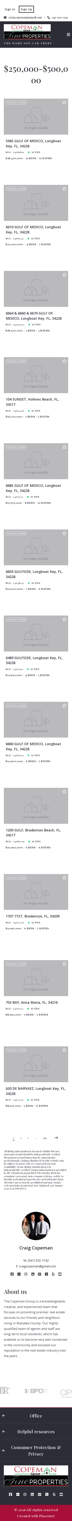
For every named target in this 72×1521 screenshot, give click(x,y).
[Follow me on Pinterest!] (39, 1274)
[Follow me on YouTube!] (59, 1274)
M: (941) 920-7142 (36, 1260)
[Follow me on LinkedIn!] (32, 1274)
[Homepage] (27, 31)
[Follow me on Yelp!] (53, 1274)
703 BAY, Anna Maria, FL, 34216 (32, 1002)
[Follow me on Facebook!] (12, 1274)
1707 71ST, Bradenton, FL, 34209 (33, 916)
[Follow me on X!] (46, 1274)
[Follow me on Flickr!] (19, 1274)
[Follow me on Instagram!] (25, 1274)
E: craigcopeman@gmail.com (36, 1266)
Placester (47, 1516)
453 (45, 1137)
